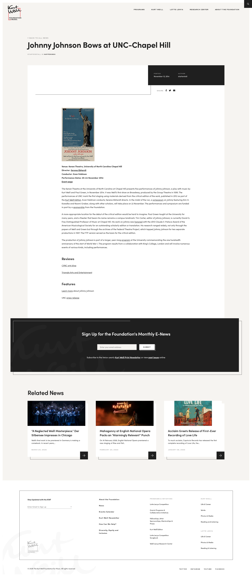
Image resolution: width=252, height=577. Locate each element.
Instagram (195, 569)
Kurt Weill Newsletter (109, 518)
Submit (147, 347)
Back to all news (38, 38)
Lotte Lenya (176, 9)
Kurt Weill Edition (73, 199)
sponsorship (79, 207)
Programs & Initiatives (161, 499)
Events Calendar (106, 512)
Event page (67, 181)
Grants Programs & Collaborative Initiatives (159, 511)
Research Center (199, 9)
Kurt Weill (157, 9)
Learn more (67, 290)
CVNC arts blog (69, 265)
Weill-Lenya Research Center (161, 543)
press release (73, 297)
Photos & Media (207, 516)
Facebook (219, 569)
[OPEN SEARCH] (248, 4)
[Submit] (70, 507)
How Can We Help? (107, 524)
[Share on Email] (174, 90)
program (126, 240)
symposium (158, 199)
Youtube (208, 569)
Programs (139, 9)
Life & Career (206, 504)
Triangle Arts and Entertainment (77, 272)
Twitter (183, 569)
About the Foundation (227, 9)
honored (139, 221)
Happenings (49, 54)
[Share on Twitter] (170, 90)
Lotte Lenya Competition (159, 504)
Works (203, 510)
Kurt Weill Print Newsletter (128, 357)
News (101, 506)
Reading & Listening (208, 548)
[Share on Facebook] (166, 90)
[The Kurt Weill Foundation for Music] (15, 12)
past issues (153, 357)
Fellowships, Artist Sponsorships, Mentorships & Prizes (161, 521)
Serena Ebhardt (78, 170)
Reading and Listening (209, 522)
